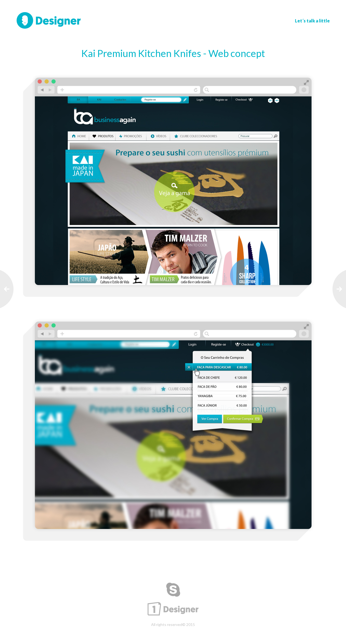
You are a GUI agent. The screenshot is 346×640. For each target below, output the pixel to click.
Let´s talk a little (312, 20)
